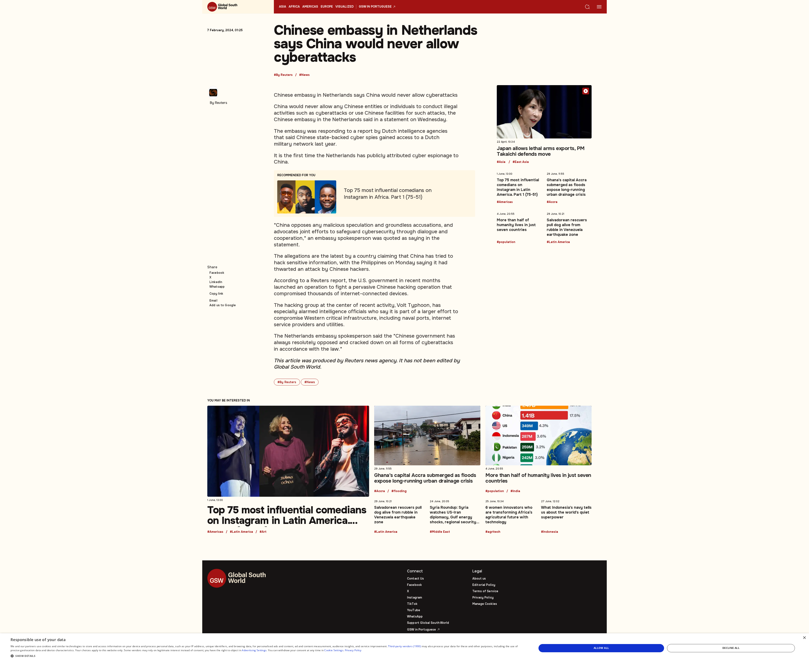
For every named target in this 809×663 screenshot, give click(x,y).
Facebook (216, 273)
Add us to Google (222, 305)
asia (282, 6)
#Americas (505, 202)
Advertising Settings (254, 650)
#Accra (552, 202)
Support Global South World (428, 623)
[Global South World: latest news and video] (238, 6)
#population (506, 242)
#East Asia (521, 162)
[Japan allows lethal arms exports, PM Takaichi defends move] (544, 124)
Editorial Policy (483, 585)
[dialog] (404, 648)
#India (515, 491)
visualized (344, 6)
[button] (266, 656)
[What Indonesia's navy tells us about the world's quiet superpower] (566, 515)
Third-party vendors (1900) (404, 646)
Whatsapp (217, 287)
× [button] (804, 637)
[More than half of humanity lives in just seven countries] (519, 227)
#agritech (492, 532)
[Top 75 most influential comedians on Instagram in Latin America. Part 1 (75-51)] (519, 187)
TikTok (412, 604)
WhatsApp (415, 616)
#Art (263, 532)
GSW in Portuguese (375, 6)
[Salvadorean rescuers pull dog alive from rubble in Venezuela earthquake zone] (569, 227)
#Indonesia (549, 532)
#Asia (501, 162)
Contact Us (415, 578)
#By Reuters (283, 75)
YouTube (413, 610)
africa (294, 6)
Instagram (414, 597)
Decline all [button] (730, 648)
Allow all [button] (601, 648)
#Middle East (440, 532)
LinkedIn (215, 282)
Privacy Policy (483, 597)
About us (479, 578)
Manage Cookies (484, 604)
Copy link (216, 293)
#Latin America (558, 242)
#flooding (399, 491)
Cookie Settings (333, 650)
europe (327, 6)
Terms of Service (485, 591)
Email (213, 300)
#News (304, 75)
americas (310, 6)
